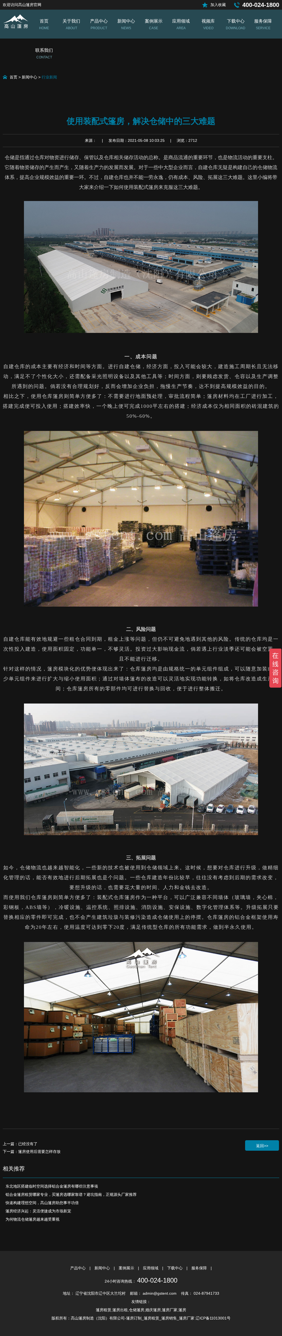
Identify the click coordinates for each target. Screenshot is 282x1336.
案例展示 (127, 1268)
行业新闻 (49, 77)
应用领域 (151, 1268)
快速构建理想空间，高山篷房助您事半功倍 (42, 1203)
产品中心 (78, 1268)
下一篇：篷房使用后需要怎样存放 (32, 1151)
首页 (13, 77)
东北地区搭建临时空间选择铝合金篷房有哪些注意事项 (52, 1186)
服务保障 (199, 1268)
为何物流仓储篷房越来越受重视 (32, 1219)
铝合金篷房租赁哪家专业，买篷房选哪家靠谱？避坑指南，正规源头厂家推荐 (71, 1194)
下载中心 (175, 1268)
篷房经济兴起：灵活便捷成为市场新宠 (38, 1211)
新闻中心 (29, 77)
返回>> (262, 1146)
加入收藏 (218, 4)
